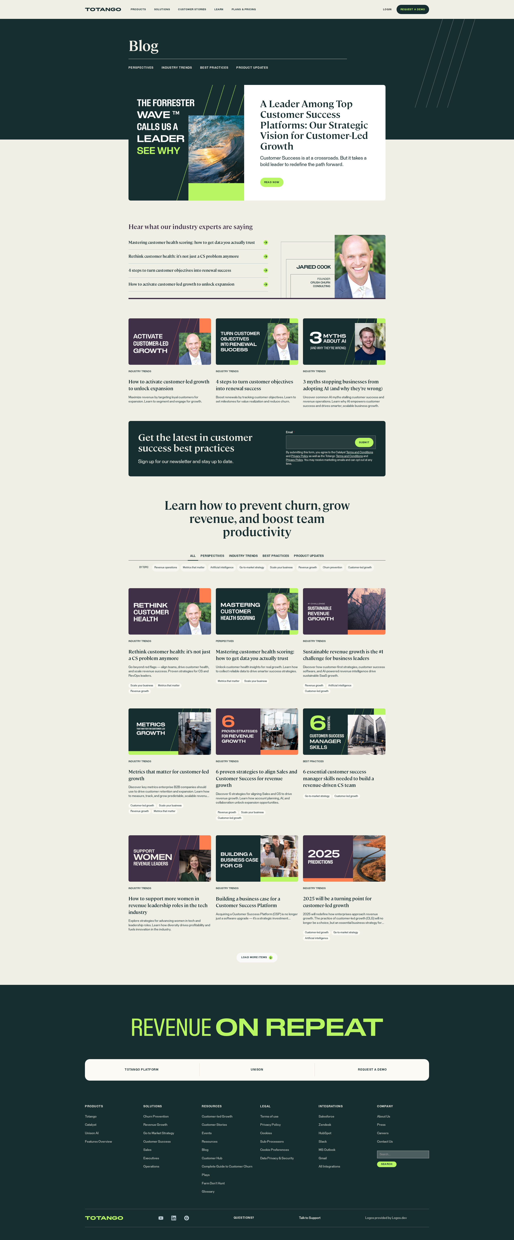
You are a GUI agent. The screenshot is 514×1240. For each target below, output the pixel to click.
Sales (147, 1149)
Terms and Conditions (359, 452)
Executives (151, 1158)
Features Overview (98, 1141)
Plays (206, 1175)
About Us (383, 1116)
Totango (91, 1116)
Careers (383, 1133)
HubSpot (325, 1133)
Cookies (266, 1133)
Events (207, 1133)
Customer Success (157, 1141)
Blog (205, 1149)
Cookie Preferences (274, 1149)
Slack (323, 1141)
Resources (209, 1141)
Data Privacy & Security (277, 1158)
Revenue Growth (155, 1124)
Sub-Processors (272, 1141)
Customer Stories (214, 1124)
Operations (151, 1166)
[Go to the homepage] (103, 9)
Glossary (208, 1191)
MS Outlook (327, 1149)
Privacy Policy (299, 456)
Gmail (323, 1158)
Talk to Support (309, 1218)
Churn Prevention (156, 1116)
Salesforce (326, 1116)
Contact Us (385, 1141)
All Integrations (329, 1166)
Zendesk (325, 1124)
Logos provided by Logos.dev (386, 1218)
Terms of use (269, 1116)
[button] (138, 9)
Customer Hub (212, 1158)
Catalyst (90, 1124)
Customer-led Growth (217, 1116)
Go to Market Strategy (158, 1133)
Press (381, 1124)
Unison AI (92, 1133)
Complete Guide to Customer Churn (227, 1166)
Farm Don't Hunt (213, 1183)
